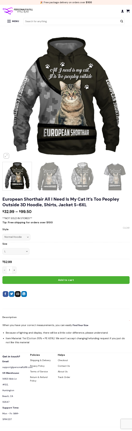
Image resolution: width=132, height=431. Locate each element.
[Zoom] (6, 156)
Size (4, 244)
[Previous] (9, 96)
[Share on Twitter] (11, 294)
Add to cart (66, 280)
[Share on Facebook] (5, 294)
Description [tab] (9, 317)
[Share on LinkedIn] (24, 294)
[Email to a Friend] (18, 294)
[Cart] (128, 10)
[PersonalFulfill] (18, 11)
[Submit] (121, 21)
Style (5, 229)
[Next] (123, 96)
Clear (126, 227)
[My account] (122, 10)
